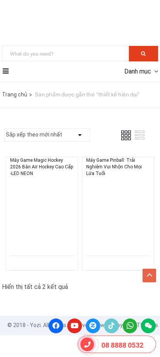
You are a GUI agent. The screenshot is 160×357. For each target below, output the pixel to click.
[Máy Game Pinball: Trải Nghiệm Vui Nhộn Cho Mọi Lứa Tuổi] (118, 189)
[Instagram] (93, 326)
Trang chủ (14, 94)
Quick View (42, 236)
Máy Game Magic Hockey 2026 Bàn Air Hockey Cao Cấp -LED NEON (41, 167)
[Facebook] (56, 326)
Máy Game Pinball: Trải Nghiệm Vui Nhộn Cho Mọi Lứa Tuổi (114, 167)
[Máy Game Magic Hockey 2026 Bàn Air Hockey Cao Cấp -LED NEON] (42, 189)
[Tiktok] (111, 326)
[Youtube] (74, 326)
